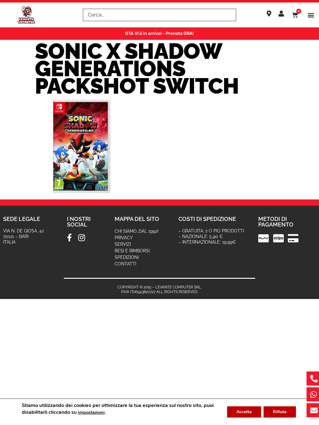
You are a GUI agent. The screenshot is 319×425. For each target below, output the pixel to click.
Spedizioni (127, 257)
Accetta (244, 412)
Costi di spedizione (207, 219)
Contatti (125, 263)
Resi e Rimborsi (132, 250)
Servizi (123, 244)
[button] (311, 15)
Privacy (124, 237)
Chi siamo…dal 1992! (137, 231)
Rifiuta (280, 412)
